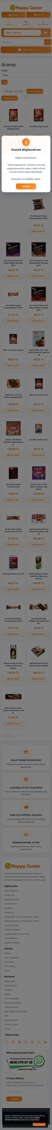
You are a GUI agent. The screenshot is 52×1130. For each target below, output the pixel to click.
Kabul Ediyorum (39, 1124)
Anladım (26, 186)
